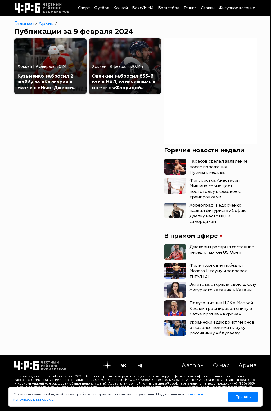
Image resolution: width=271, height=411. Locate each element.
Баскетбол (168, 8)
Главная (24, 23)
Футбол (101, 8)
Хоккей (120, 8)
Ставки (208, 8)
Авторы (193, 365)
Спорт (84, 8)
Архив (46, 23)
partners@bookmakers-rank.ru (177, 384)
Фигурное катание (237, 8)
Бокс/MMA (143, 8)
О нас (221, 365)
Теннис (190, 8)
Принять (243, 397)
